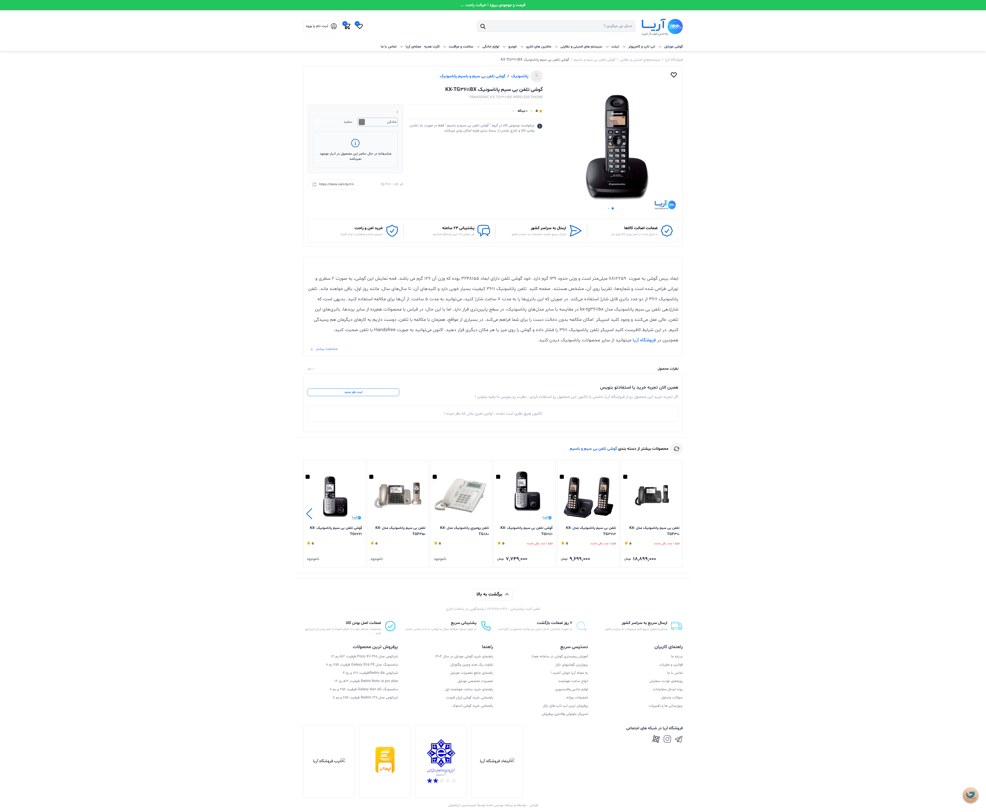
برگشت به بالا (489, 594)
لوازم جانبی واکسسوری (571, 689)
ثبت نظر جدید (353, 392)
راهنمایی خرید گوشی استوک (472, 705)
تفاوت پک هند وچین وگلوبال (471, 664)
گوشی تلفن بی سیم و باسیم (594, 59)
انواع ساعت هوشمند (573, 681)
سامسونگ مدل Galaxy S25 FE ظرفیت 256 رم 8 (362, 664)
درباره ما (677, 656)
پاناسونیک (519, 76)
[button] (613, 208)
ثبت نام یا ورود (317, 26)
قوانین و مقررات (671, 664)
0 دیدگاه (522, 111)
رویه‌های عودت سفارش (666, 681)
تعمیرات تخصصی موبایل (475, 681)
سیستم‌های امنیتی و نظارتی (640, 59)
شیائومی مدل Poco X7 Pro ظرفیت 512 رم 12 (364, 656)
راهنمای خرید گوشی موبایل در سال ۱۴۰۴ (464, 656)
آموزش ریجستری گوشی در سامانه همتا (560, 656)
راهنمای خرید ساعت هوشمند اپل (469, 689)
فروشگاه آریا (674, 59)
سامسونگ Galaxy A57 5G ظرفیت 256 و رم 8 (364, 689)
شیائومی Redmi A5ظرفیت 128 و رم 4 (370, 672)
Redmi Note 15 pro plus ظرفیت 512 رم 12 (366, 681)
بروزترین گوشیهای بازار (571, 664)
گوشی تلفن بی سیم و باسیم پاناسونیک (472, 76)
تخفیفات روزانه (577, 697)
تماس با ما (388, 46)
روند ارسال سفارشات (668, 689)
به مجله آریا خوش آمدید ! (569, 672)
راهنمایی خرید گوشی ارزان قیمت (469, 697)
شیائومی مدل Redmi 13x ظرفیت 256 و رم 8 (365, 697)
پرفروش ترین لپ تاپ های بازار (565, 705)
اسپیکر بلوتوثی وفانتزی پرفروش (565, 714)
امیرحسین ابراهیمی (462, 805)
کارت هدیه (432, 46)
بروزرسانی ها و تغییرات (666, 705)
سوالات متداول (672, 697)
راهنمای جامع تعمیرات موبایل (471, 672)
